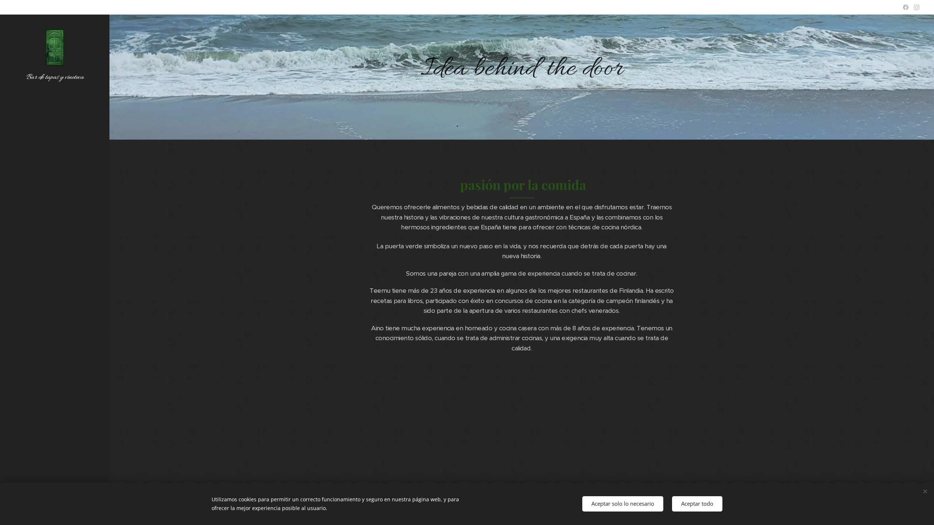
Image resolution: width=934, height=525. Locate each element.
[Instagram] (916, 7)
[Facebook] (905, 7)
